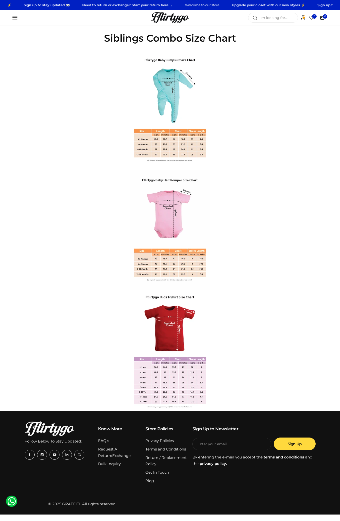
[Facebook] (30, 455)
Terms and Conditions (165, 449)
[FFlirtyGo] (170, 17)
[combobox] (273, 18)
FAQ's (103, 440)
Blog (149, 480)
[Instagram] (42, 455)
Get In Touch (157, 472)
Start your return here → (143, 5)
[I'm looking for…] (254, 18)
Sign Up (295, 444)
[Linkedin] (67, 455)
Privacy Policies (159, 440)
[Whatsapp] (79, 455)
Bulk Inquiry (109, 463)
